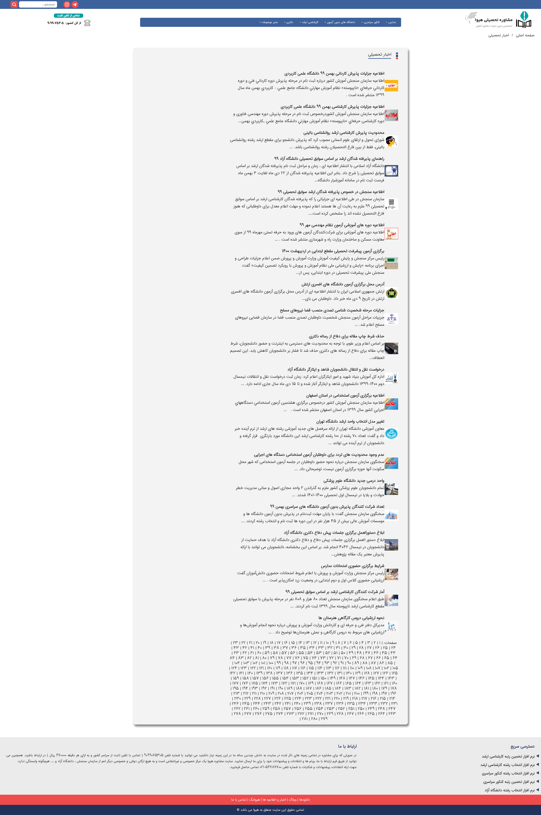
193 (254, 688)
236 (340, 703)
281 (305, 718)
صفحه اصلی (524, 35)
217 (364, 698)
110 (352, 668)
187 (309, 688)
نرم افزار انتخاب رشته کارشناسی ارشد (507, 765)
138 (269, 673)
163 (368, 683)
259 (265, 708)
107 (377, 668)
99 (279, 663)
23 (235, 642)
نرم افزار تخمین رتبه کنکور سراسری (509, 782)
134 (309, 673)
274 (279, 713)
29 (353, 647)
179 (384, 688)
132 (330, 673)
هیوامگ (254, 800)
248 (381, 708)
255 (309, 708)
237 (329, 703)
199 (366, 693)
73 (323, 658)
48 (359, 652)
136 (289, 673)
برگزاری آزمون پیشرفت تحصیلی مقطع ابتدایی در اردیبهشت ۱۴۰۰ (333, 251)
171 (293, 683)
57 (284, 652)
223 (308, 698)
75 (305, 658)
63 (236, 652)
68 (362, 658)
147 (352, 678)
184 (338, 688)
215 (383, 698)
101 (263, 663)
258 (276, 708)
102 (255, 663)
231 (394, 703)
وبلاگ (292, 800)
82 (249, 658)
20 (258, 642)
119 (278, 668)
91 (342, 663)
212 (246, 693)
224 (298, 698)
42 (244, 647)
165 (348, 683)
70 (346, 658)
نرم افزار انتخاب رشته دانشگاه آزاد (510, 790)
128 (367, 673)
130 (349, 673)
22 (243, 642)
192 (264, 688)
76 (297, 658)
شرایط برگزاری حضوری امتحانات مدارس (352, 565)
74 (314, 658)
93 (326, 663)
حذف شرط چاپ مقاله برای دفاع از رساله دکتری (346, 336)
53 (319, 652)
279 (324, 718)
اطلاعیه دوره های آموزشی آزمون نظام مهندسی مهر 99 (342, 225)
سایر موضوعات (269, 22)
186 (318, 688)
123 (243, 668)
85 (390, 663)
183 (347, 688)
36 (294, 647)
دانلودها (304, 800)
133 (320, 673)
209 (271, 693)
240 (297, 703)
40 (260, 647)
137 (279, 673)
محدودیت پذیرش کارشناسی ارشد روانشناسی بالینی (343, 132)
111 (345, 668)
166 (339, 683)
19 (264, 642)
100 (271, 663)
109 (360, 668)
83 (241, 658)
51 (335, 652)
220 (337, 698)
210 (262, 693)
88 (364, 663)
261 (247, 708)
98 (286, 663)
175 (254, 683)
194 (245, 688)
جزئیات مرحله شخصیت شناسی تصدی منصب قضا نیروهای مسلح (332, 310)
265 (371, 713)
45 (384, 652)
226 (277, 698)
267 (350, 713)
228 (257, 698)
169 (311, 683)
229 (247, 698)
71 (339, 658)
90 (349, 663)
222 (318, 698)
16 (286, 642)
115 (311, 668)
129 (358, 673)
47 (367, 652)
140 (250, 673)
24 (393, 647)
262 (237, 708)
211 (254, 693)
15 (293, 642)
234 (362, 703)
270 (320, 713)
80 (264, 658)
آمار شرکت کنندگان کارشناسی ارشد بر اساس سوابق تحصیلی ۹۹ (335, 591)
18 (271, 642)
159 (236, 678)
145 (371, 678)
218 (355, 698)
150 (323, 678)
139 (259, 673)
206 (300, 693)
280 (314, 718)
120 (269, 668)
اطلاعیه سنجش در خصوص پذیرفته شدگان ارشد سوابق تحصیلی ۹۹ (331, 191)
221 (328, 698)
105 (395, 668)
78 (280, 658)
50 (343, 652)
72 (331, 658)
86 (381, 663)
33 (321, 647)
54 (310, 652)
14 (300, 642)
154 (285, 678)
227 (267, 698)
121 (261, 668)
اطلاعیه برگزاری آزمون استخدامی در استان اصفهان (345, 395)
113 (328, 668)
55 (301, 652)
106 (386, 668)
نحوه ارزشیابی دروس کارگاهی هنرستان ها (351, 617)
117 (294, 668)
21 (250, 642)
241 (288, 703)
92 (335, 663)
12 (315, 642)
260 (256, 708)
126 (385, 673)
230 (237, 698)
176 (245, 683)
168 (320, 683)
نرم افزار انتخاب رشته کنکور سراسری (508, 773)
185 (328, 688)
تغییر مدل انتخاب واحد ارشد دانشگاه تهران (350, 421)
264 (381, 713)
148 (342, 678)
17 (279, 642)
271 (311, 713)
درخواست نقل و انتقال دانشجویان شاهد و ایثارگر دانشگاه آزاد (335, 369)
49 (351, 652)
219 (346, 698)
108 (369, 668)
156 (265, 678)
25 (385, 647)
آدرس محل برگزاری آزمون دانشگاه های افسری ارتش (343, 284)
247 (392, 708)
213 (236, 693)
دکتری (289, 22)
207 (290, 693)
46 (376, 652)
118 (286, 668)
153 (295, 678)
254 (319, 708)
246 (235, 703)
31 (338, 647)
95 (310, 663)
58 (275, 652)
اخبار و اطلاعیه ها (274, 800)
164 (358, 683)
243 (267, 703)
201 (348, 693)
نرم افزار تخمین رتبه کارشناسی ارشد (508, 756)
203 (329, 693)
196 (393, 693)
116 (303, 668)
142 (232, 673)
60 (259, 652)
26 (377, 647)
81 (257, 658)
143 (391, 678)
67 (370, 658)
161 (386, 683)
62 (244, 652)
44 (393, 652)
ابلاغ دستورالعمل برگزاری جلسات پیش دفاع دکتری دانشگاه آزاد (334, 532)
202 (339, 693)
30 (345, 647)
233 (373, 703)
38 (276, 647)
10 (327, 642)
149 (333, 678)
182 (358, 688)
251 (351, 708)
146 (361, 678)
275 (269, 713)
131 (339, 673)
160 (394, 683)
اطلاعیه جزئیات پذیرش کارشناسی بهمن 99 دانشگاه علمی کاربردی (332, 106)
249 (371, 708)
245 (246, 703)
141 (241, 673)
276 (258, 713)
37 (285, 647)
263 (392, 713)
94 (318, 663)
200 (357, 693)
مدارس (391, 22)
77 (288, 658)
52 (327, 652)
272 (301, 713)
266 (360, 713)
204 (320, 693)
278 (237, 713)
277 (247, 713)
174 (264, 683)
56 (292, 652)
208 (281, 693)
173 (274, 683)
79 (272, 658)
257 (287, 708)
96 (302, 663)
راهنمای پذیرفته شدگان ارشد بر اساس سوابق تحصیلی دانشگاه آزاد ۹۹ (329, 158)
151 (314, 678)
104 (237, 663)
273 (290, 713)
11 (321, 642)
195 (236, 688)
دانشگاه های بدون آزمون (340, 22)
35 (303, 647)
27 (369, 647)
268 (340, 713)
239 (307, 703)
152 (305, 678)
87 (373, 663)
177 (235, 683)
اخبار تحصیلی (498, 35)
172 (284, 683)
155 (275, 678)
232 (384, 703)
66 (378, 658)
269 (330, 713)
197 (384, 693)
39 (267, 647)
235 (351, 703)
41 (252, 647)
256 (298, 708)
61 (252, 652)
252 (341, 708)
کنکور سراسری (371, 22)
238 (318, 703)
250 (361, 708)
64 (395, 658)
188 (299, 688)
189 (289, 688)
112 (337, 668)
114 (319, 668)
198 (375, 693)
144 (381, 678)
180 (375, 688)
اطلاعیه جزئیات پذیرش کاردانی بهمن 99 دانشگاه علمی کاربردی (334, 73)
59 (267, 652)
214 (392, 698)
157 (255, 678)
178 (394, 688)
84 (232, 658)
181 (366, 688)
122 (253, 668)
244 (256, 703)
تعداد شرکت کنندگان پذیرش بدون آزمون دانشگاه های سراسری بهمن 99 (327, 506)
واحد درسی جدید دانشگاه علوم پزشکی (354, 480)
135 (299, 673)
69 (354, 658)
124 (234, 668)
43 (236, 647)
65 (386, 658)
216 (373, 698)
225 (287, 698)
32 (329, 647)
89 (356, 663)
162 (377, 683)
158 (245, 678)
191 (272, 688)
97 (294, 663)
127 (376, 673)
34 (312, 647)
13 (308, 642)
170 (302, 683)
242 (278, 703)
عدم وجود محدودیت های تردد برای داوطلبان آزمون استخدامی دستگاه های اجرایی (319, 454)
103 (246, 663)
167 (330, 683)
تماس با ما (238, 800)
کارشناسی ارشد (309, 22)
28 (361, 647)
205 (310, 693)
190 (280, 688)
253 (331, 708)
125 (395, 673)
